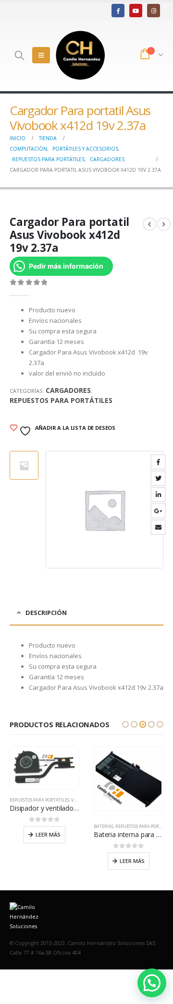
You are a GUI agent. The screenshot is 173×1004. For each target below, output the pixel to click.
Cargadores (68, 390)
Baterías (103, 826)
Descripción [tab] (46, 612)
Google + (158, 511)
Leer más (48, 834)
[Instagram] (153, 10)
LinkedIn (158, 494)
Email (158, 527)
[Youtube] (135, 10)
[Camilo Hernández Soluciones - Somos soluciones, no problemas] (80, 55)
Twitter (158, 478)
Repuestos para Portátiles (61, 400)
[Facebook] (117, 10)
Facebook (158, 462)
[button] (125, 724)
